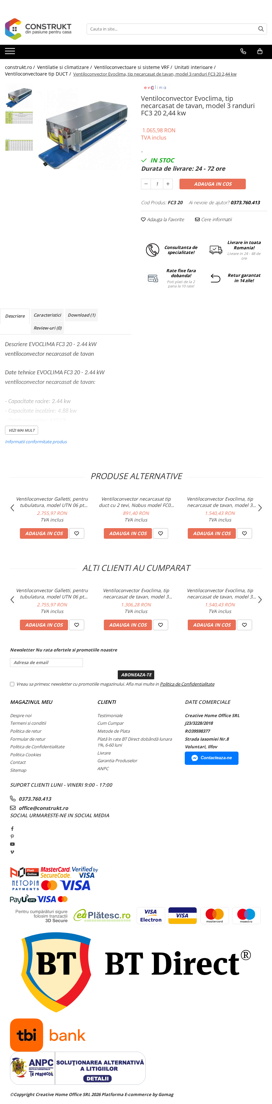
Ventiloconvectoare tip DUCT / (38, 74)
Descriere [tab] (15, 316)
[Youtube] (12, 844)
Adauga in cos (213, 184)
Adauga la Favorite (165, 219)
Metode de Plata (113, 731)
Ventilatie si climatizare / (65, 67)
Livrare (103, 753)
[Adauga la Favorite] (76, 533)
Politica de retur (25, 731)
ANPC (102, 768)
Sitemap (18, 770)
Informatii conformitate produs (36, 442)
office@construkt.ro (42, 808)
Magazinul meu (31, 702)
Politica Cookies (25, 755)
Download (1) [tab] (81, 315)
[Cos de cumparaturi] (260, 51)
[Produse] (11, 53)
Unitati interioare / (195, 67)
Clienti (106, 702)
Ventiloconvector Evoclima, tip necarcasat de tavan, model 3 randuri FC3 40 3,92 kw (136, 593)
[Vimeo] (12, 852)
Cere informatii (216, 219)
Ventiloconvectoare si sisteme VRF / (133, 67)
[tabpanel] (83, 129)
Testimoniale (109, 715)
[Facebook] (12, 828)
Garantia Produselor (117, 761)
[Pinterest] (12, 836)
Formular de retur (27, 739)
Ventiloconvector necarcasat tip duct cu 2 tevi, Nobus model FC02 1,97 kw (136, 502)
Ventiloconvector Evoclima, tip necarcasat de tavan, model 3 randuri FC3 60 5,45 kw (220, 502)
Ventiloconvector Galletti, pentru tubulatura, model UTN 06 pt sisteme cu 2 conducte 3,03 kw (52, 502)
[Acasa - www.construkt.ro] (38, 29)
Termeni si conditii (28, 723)
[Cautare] (261, 29)
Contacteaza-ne (216, 757)
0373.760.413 (34, 798)
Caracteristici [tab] (47, 315)
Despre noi (20, 715)
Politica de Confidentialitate (187, 684)
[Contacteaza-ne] (243, 51)
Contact (18, 762)
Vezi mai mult (21, 430)
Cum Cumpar (110, 723)
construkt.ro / (20, 67)
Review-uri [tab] (47, 328)
